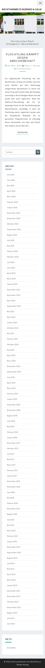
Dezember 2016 (13, 481)
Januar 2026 (12, 207)
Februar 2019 (12, 393)
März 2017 (11, 465)
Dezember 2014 (13, 547)
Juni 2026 (11, 180)
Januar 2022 (12, 322)
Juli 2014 (10, 563)
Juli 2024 (10, 262)
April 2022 (11, 317)
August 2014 (12, 558)
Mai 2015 (10, 525)
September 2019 (14, 371)
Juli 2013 (10, 618)
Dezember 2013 (13, 591)
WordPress (35, 662)
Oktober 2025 (12, 224)
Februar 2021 (12, 339)
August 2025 (12, 235)
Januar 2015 (12, 541)
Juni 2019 (11, 377)
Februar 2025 (12, 251)
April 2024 (11, 273)
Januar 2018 (12, 437)
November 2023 (13, 295)
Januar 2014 (12, 585)
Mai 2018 (10, 426)
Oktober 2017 (12, 448)
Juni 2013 (11, 623)
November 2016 (13, 486)
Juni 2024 (11, 267)
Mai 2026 (10, 185)
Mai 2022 (10, 311)
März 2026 (11, 196)
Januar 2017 (12, 476)
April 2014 (11, 574)
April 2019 (11, 382)
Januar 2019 (12, 399)
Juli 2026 (10, 174)
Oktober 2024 (12, 257)
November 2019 (13, 366)
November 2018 (13, 410)
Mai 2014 (10, 569)
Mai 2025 (10, 246)
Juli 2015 (10, 519)
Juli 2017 (10, 454)
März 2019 (11, 388)
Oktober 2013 (12, 601)
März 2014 (11, 580)
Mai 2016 (10, 497)
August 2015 (12, 514)
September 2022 (14, 306)
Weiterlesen (23, 132)
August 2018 (12, 415)
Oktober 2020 (12, 344)
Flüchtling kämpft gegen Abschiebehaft (22, 57)
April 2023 (11, 300)
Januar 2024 (12, 284)
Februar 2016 (12, 503)
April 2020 (11, 355)
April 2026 (11, 191)
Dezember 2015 (13, 508)
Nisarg (26, 665)
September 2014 (14, 552)
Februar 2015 (12, 536)
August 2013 (12, 612)
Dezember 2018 (13, 404)
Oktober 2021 (12, 328)
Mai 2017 (10, 459)
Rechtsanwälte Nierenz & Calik (22, 9)
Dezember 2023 (13, 289)
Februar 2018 (12, 432)
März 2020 (11, 361)
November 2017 (13, 443)
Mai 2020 (10, 350)
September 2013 (14, 607)
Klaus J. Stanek (32, 66)
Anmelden (11, 647)
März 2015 (11, 530)
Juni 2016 (11, 492)
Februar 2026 (12, 202)
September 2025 (14, 229)
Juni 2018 (11, 421)
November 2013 (13, 596)
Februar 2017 (12, 470)
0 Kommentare (23, 69)
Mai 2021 (10, 333)
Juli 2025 (10, 240)
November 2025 (13, 218)
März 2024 (11, 278)
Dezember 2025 (13, 213)
